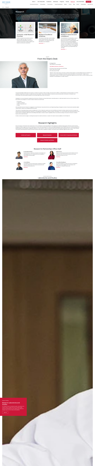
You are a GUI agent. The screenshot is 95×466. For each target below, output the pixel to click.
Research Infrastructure (47, 176)
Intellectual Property (25, 135)
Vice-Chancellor (41, 1)
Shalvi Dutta (59, 151)
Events (70, 4)
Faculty (67, 1)
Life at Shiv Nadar (80, 1)
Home (3, 7)
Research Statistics (47, 135)
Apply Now (88, 1)
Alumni (77, 4)
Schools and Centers (34, 4)
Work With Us (90, 4)
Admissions (55, 1)
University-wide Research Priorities (25, 35)
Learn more (41, 43)
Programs (62, 1)
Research (73, 1)
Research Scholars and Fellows (47, 140)
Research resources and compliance (69, 35)
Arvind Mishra (27, 162)
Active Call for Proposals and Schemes (68, 135)
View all (5, 412)
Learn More (63, 49)
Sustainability (83, 4)
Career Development (59, 4)
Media (65, 4)
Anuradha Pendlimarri (61, 162)
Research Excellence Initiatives (45, 35)
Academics (48, 1)
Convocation (49, 4)
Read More (26, 156)
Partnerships (42, 4)
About (33, 1)
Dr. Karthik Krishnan (28, 151)
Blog (74, 4)
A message (47, 56)
